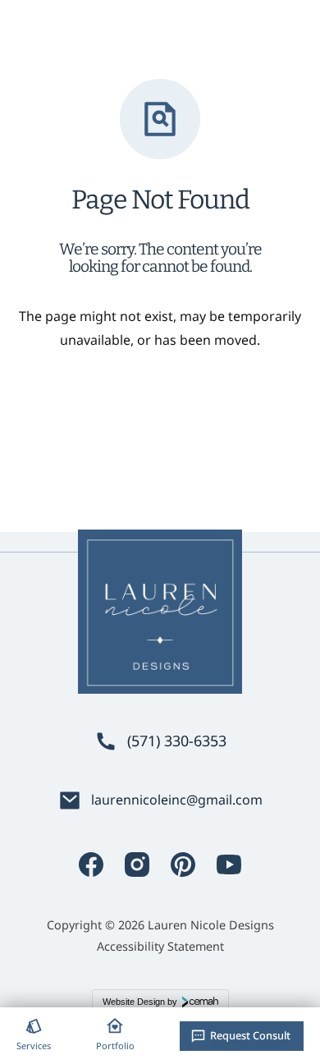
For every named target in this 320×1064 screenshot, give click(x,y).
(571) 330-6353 (176, 741)
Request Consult (250, 1035)
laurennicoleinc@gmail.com (177, 800)
